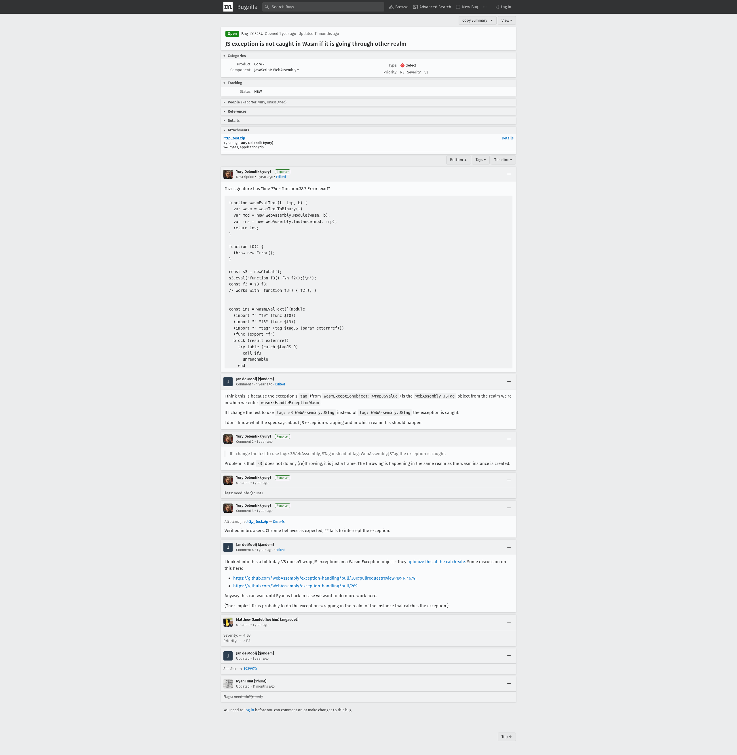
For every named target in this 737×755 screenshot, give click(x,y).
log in (249, 710)
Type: (393, 65)
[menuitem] (399, 7)
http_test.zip (234, 138)
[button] (503, 7)
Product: (244, 64)
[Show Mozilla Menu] (228, 7)
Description (245, 177)
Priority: (390, 72)
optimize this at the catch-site (436, 561)
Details (508, 138)
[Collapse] (509, 174)
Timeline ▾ (503, 160)
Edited (281, 177)
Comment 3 (245, 511)
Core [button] (259, 64)
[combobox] (323, 7)
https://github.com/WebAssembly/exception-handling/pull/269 (295, 586)
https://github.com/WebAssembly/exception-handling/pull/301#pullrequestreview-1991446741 (325, 578)
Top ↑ (507, 737)
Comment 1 (244, 384)
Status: (245, 91)
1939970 (250, 669)
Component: (240, 70)
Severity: (414, 72)
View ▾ (507, 20)
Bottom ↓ (458, 160)
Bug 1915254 (252, 33)
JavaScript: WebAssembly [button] (276, 70)
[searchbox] (323, 7)
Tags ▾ (481, 160)
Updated (243, 483)
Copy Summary (474, 20)
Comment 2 (245, 442)
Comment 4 (245, 550)
